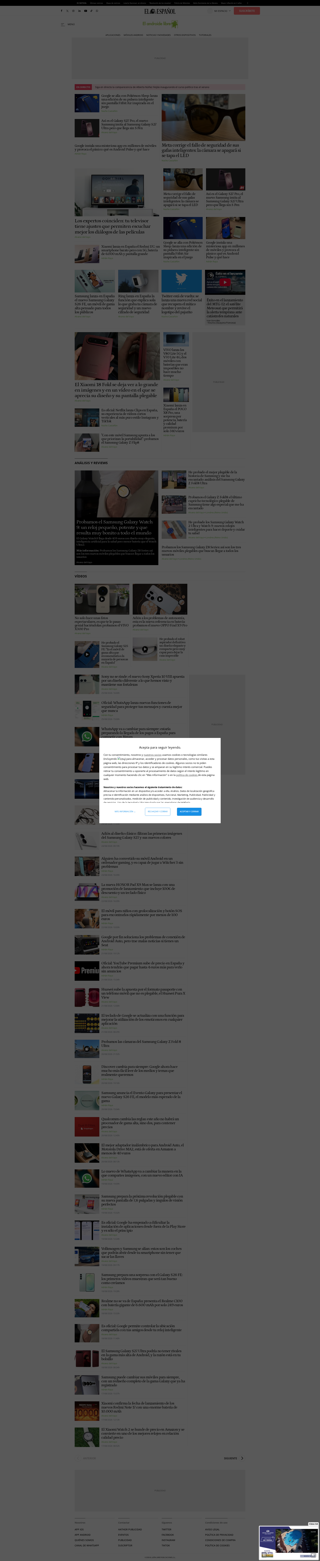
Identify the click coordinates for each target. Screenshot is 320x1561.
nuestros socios (153, 754)
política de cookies (187, 775)
